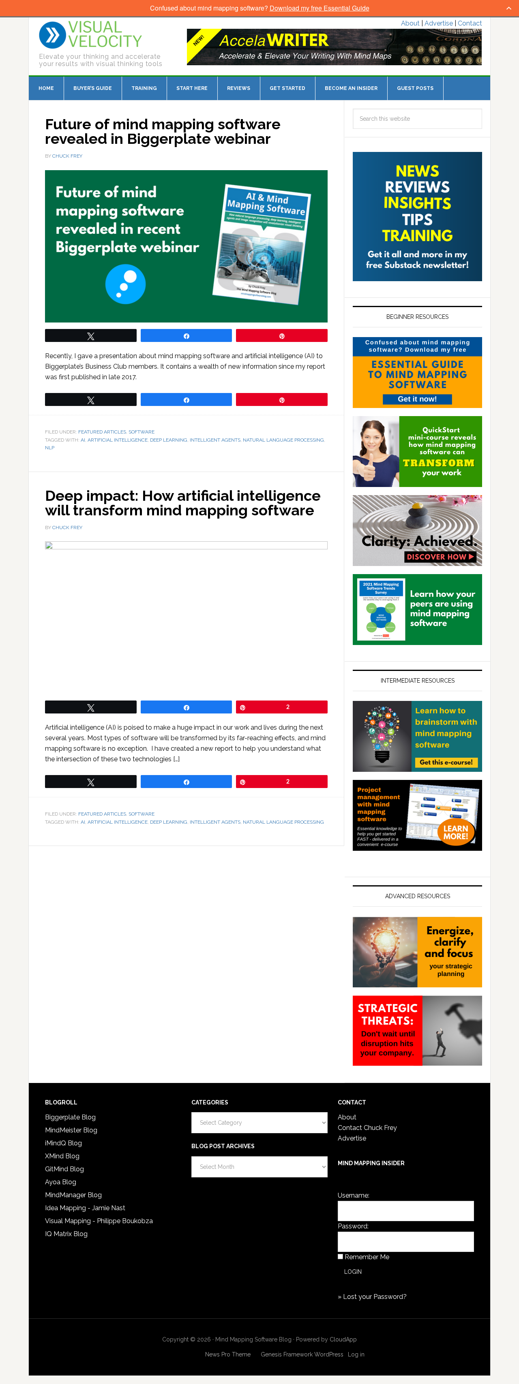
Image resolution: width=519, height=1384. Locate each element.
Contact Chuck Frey (367, 1128)
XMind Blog (62, 1156)
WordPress (328, 1354)
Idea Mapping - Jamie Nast (85, 1208)
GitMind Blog (64, 1169)
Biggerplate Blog (70, 1117)
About (410, 23)
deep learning (168, 440)
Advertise (439, 23)
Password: (353, 1226)
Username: (353, 1195)
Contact (470, 23)
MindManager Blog (73, 1195)
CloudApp (343, 1339)
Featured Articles (102, 432)
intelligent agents (215, 440)
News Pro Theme (228, 1354)
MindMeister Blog (71, 1130)
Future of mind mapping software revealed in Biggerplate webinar (163, 131)
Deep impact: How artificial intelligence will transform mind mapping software (183, 503)
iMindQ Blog (63, 1143)
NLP (49, 448)
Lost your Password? (375, 1297)
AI (83, 440)
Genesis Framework (287, 1354)
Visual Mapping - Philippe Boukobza (99, 1221)
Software (141, 432)
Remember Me (367, 1257)
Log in (356, 1354)
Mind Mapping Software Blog (90, 35)
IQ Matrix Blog (66, 1234)
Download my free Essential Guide (319, 8)
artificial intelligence (118, 440)
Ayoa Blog (60, 1182)
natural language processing (283, 440)
